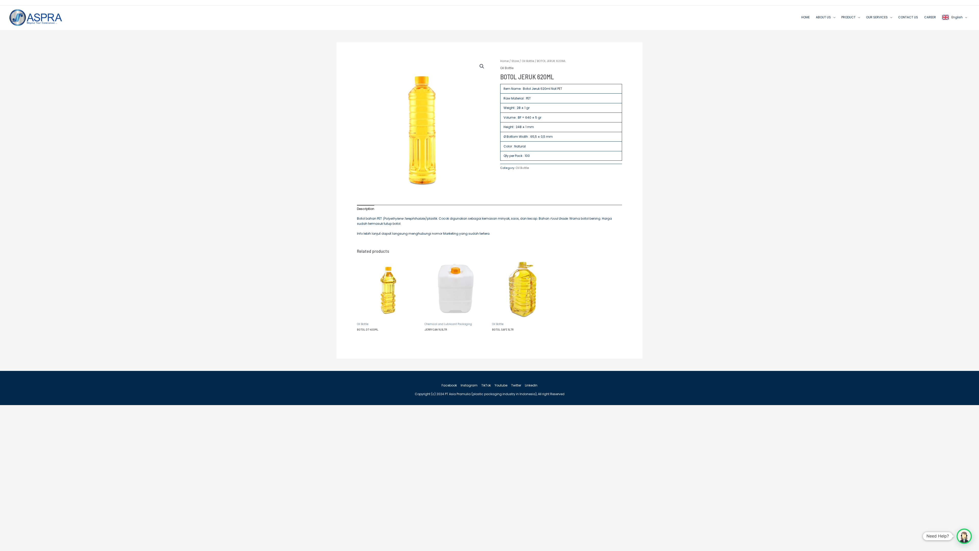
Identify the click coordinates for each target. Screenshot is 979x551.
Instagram (469, 385)
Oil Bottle (528, 61)
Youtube (501, 385)
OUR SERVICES (877, 17)
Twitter (516, 385)
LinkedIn (531, 385)
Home (504, 61)
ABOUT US (823, 17)
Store (515, 61)
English (957, 17)
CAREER (930, 17)
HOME (805, 17)
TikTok (486, 385)
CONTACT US (908, 17)
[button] (481, 66)
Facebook (449, 385)
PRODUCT (848, 17)
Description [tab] (365, 209)
